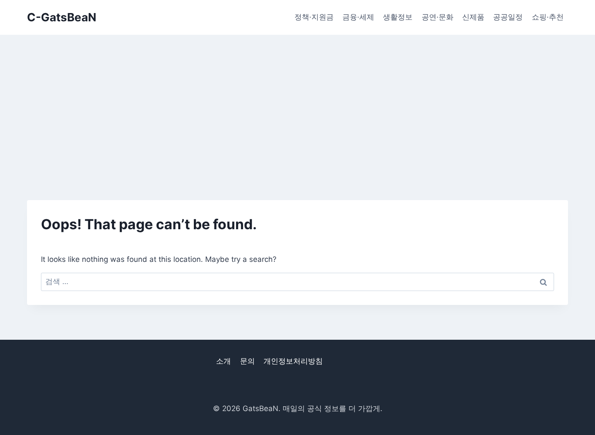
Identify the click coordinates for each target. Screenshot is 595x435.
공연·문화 (437, 17)
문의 (247, 361)
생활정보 (397, 17)
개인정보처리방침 (293, 361)
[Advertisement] (297, 100)
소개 (223, 361)
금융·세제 (358, 17)
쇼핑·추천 (548, 17)
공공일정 (508, 17)
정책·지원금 (314, 17)
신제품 (473, 17)
